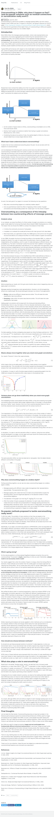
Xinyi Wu (3, 2)
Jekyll (14, 814)
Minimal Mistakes (29, 814)
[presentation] (30, 245)
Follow (19, 9)
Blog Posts (27, 2)
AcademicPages (19, 814)
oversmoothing (14, 795)
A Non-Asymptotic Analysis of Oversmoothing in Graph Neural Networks (25, 25)
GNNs (8, 795)
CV (21, 2)
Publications (14, 2)
